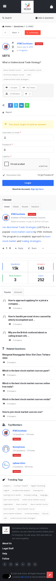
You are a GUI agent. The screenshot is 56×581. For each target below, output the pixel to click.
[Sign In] (51, 6)
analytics (7, 486)
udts (29, 74)
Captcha (7, 156)
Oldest (16, 207)
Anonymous (19, 447)
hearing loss (38, 490)
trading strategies (31, 241)
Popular (7, 292)
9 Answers (17, 308)
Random (35, 207)
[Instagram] (29, 564)
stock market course (32, 70)
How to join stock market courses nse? (22, 412)
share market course (12, 70)
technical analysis (32, 513)
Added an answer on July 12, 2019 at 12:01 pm (30, 221)
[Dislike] (13, 51)
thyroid (45, 513)
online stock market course (33, 499)
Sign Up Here (37, 189)
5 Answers (17, 324)
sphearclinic (19, 463)
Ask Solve (24, 577)
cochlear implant (21, 486)
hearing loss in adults (12, 495)
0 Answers (11, 362)
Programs (23, 50)
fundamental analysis (21, 490)
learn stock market (11, 499)
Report (9, 112)
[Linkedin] (16, 564)
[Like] (13, 42)
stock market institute (12, 513)
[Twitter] (10, 564)
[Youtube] (23, 564)
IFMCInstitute (20, 431)
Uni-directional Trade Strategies (19, 227)
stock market (8, 509)
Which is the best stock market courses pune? (26, 370)
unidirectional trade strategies (16, 79)
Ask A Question (46, 17)
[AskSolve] (28, 6)
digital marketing (38, 486)
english (6, 490)
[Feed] (35, 564)
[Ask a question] (50, 575)
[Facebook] (4, 564)
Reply (20, 248)
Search (8, 17)
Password (7, 144)
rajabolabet (8, 504)
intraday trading (30, 495)
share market (21, 504)
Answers (18, 292)
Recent (25, 207)
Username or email (11, 132)
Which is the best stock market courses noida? (26, 399)
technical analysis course (13, 74)
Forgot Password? (46, 175)
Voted (6, 207)
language (44, 495)
